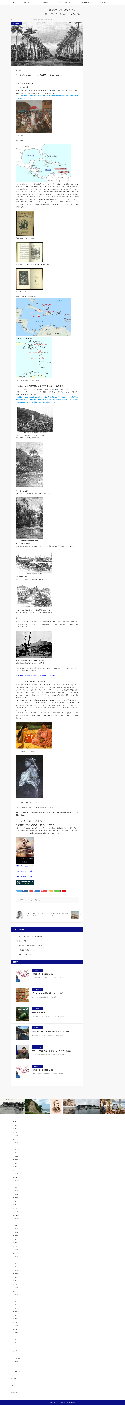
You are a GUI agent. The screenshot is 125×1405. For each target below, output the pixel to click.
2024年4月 (15, 1204)
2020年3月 (15, 1336)
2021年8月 (15, 1277)
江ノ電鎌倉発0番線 (23, 950)
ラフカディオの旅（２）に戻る (25, 871)
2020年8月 (15, 1318)
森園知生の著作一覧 (23, 941)
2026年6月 (15, 1132)
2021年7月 (15, 1280)
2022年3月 (15, 1256)
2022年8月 (15, 1246)
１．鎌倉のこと (25, 2)
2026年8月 (15, 1125)
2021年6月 (15, 1284)
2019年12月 (16, 1343)
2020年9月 (15, 1315)
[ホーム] (13, 2)
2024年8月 (15, 1191)
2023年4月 (15, 1232)
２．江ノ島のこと (45, 2)
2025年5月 (15, 1166)
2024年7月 (15, 1194)
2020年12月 (16, 1305)
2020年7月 (15, 1322)
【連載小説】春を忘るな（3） (43, 974)
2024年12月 (16, 1180)
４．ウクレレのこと (84, 2)
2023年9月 (15, 1222)
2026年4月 (15, 1139)
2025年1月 (15, 1177)
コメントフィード (15, 1389)
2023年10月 (16, 1218)
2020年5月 (15, 1329)
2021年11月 (16, 1267)
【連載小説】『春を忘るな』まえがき (29, 945)
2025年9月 (15, 1156)
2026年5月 (15, 1135)
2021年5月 (15, 1287)
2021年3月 (15, 1294)
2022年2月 (15, 1260)
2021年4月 (15, 1291)
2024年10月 (16, 1184)
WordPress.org (14, 1392)
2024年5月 (15, 1201)
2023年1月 (15, 1239)
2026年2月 (15, 1146)
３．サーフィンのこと (64, 2)
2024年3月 (15, 1208)
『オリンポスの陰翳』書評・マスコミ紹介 (47, 993)
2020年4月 (15, 1332)
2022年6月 (15, 1249)
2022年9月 (15, 1242)
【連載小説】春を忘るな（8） (43, 1070)
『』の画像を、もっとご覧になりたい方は (36, 675)
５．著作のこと (104, 2)
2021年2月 (15, 1298)
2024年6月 (15, 1198)
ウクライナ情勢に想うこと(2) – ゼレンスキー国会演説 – (53, 1051)
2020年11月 (16, 1308)
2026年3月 (15, 1142)
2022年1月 (15, 1263)
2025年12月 (16, 1149)
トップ (14, 1354)
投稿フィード (14, 1385)
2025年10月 (16, 1153)
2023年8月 (15, 1225)
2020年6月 (15, 1325)
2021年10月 (16, 1270)
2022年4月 (15, 1253)
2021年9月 (15, 1274)
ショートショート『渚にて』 (26, 954)
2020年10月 (16, 1312)
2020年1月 (15, 1339)
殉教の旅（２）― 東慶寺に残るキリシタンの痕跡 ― (51, 1032)
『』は (25, 866)
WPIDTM (26, 900)
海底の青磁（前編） (39, 1012)
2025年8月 (15, 1160)
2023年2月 (15, 1236)
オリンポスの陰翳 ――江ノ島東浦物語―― (31, 936)
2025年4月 (15, 1170)
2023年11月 (16, 1215)
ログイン (13, 1382)
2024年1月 (15, 1211)
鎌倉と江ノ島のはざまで (62, 10)
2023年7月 (15, 1229)
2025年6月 (15, 1163)
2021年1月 (15, 1301)
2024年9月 (15, 1187)
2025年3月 (15, 1173)
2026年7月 (15, 1128)
